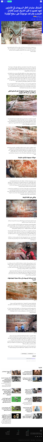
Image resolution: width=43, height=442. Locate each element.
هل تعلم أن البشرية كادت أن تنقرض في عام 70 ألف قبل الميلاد (27, 379)
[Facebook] (41, 436)
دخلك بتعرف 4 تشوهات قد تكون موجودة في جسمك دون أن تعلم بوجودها (27, 409)
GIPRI (34, 178)
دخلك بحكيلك (27, 432)
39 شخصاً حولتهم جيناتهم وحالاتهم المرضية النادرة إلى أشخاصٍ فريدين (28, 391)
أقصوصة (18, 432)
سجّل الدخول (33, 358)
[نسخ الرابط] (41, 19)
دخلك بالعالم (27, 435)
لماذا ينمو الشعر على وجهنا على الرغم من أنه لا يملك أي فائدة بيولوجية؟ (27, 373)
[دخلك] (41, 1)
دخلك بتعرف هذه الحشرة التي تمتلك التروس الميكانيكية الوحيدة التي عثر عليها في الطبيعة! (6, 379)
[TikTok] (35, 436)
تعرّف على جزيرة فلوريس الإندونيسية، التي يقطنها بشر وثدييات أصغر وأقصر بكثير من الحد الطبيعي (6, 416)
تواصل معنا (8, 431)
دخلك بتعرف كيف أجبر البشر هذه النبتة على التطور (28, 399)
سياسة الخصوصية (7, 432)
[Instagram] (39, 436)
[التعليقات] (34, 19)
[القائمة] (2, 1)
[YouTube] (37, 436)
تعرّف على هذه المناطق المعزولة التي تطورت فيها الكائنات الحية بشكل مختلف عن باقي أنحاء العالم (6, 392)
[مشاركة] (39, 19)
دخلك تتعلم (27, 431)
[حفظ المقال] (37, 19)
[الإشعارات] (6, 1)
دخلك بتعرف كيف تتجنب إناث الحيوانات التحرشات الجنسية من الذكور (6, 409)
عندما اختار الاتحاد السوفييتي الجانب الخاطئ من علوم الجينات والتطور (27, 416)
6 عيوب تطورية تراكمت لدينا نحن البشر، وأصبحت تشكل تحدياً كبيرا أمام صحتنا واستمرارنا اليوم (6, 400)
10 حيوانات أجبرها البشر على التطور (6, 372)
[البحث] (4, 1)
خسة (18, 431)
